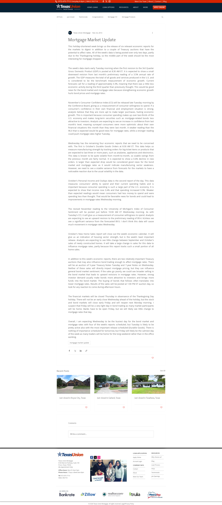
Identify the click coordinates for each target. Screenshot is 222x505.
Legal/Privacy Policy (127, 504)
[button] (108, 7)
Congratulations (97, 17)
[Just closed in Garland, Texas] (111, 384)
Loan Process (155, 465)
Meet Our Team (140, 1)
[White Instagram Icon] (109, 1)
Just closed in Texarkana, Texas (147, 398)
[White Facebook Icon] (103, 1)
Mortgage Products (128, 17)
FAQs (153, 469)
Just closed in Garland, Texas (108, 398)
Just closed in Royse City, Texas (73, 398)
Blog (165, 1)
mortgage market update (79, 343)
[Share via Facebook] (69, 351)
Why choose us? (156, 457)
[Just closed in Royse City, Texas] (73, 384)
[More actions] (152, 32)
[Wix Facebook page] (91, 457)
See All (162, 371)
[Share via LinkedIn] (81, 351)
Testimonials (83, 17)
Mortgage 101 (112, 17)
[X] (106, 1)
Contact (158, 1)
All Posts (59, 17)
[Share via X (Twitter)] (75, 351)
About (150, 1)
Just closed (70, 17)
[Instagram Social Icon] (98, 457)
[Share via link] (86, 351)
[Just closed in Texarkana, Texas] (148, 384)
